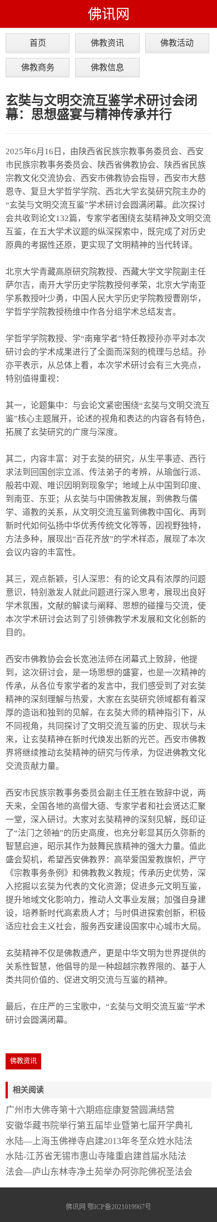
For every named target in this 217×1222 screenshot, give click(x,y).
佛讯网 (109, 14)
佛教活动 (177, 42)
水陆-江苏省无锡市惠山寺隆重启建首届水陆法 (96, 1156)
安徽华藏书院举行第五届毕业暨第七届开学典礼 (99, 1125)
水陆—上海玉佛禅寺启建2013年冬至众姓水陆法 (99, 1141)
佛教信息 (107, 67)
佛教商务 (38, 67)
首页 (37, 42)
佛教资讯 (107, 42)
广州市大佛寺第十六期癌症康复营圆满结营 (90, 1110)
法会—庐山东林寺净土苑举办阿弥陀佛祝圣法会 (99, 1171)
